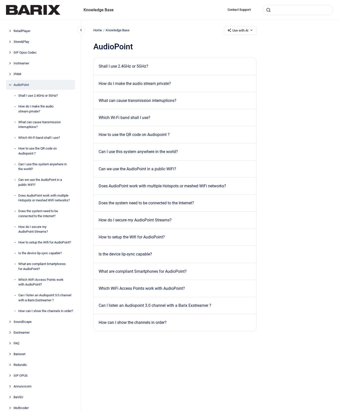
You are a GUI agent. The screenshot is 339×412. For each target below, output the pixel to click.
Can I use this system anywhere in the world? (42, 166)
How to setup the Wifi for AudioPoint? (44, 242)
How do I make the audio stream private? (35, 108)
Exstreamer (22, 332)
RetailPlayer (22, 31)
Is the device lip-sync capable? (40, 253)
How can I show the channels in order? (45, 311)
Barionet (19, 354)
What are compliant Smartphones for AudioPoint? (42, 266)
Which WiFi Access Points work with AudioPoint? (40, 282)
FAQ (16, 343)
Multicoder (21, 407)
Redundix (20, 364)
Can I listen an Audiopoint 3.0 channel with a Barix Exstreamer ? (44, 297)
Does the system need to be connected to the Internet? (38, 213)
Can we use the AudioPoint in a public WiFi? (40, 182)
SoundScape (23, 321)
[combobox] (298, 10)
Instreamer (21, 63)
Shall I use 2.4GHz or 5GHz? (38, 95)
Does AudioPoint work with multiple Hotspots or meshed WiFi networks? (44, 197)
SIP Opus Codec (25, 52)
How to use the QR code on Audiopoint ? (37, 151)
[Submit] (268, 10)
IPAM (17, 74)
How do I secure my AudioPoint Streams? (33, 229)
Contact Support (239, 10)
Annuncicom (22, 386)
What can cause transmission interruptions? (39, 124)
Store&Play (21, 42)
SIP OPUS (21, 375)
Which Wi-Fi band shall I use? (39, 138)
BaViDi (18, 397)
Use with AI (240, 30)
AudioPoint (21, 85)
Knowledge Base (99, 10)
